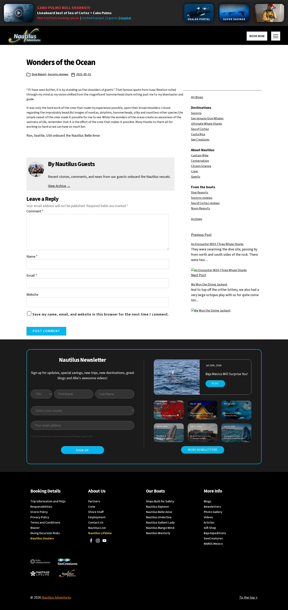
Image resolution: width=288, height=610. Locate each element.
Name (32, 256)
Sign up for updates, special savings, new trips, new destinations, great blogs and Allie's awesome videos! (82, 375)
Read (215, 383)
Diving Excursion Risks (45, 533)
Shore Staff (96, 512)
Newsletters (212, 507)
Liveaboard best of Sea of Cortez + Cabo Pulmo (74, 13)
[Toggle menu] (275, 36)
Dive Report (39, 74)
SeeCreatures (213, 538)
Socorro (196, 113)
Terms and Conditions (45, 522)
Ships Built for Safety (160, 501)
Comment (34, 211)
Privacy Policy (39, 517)
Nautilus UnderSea (158, 517)
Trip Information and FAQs (47, 501)
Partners (94, 501)
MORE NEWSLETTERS (202, 450)
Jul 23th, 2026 (213, 365)
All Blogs (197, 97)
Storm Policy (39, 512)
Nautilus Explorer (157, 507)
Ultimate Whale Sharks (206, 124)
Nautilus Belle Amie (159, 512)
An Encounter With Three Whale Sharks (217, 244)
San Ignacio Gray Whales (207, 118)
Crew (194, 171)
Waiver (35, 528)
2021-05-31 (83, 74)
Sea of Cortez (200, 129)
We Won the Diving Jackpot (209, 284)
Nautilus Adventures (56, 597)
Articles (209, 522)
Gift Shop (210, 528)
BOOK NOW (256, 36)
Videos (208, 517)
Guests (195, 177)
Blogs (207, 501)
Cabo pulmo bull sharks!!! (63, 8)
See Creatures (200, 139)
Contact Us (95, 522)
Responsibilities (41, 507)
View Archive (59, 186)
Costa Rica (198, 134)
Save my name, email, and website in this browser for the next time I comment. (101, 314)
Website (32, 294)
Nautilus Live (97, 528)
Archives (196, 219)
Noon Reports (200, 208)
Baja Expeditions (215, 533)
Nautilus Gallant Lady (160, 522)
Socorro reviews (58, 74)
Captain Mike (199, 155)
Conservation (200, 161)
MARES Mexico (213, 544)
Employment (97, 517)
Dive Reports (199, 192)
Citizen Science (201, 166)
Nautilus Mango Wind (160, 528)
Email (31, 275)
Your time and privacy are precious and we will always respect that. (62, 436)
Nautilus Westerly (158, 533)
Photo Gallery (213, 512)
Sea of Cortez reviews (205, 203)
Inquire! (125, 18)
